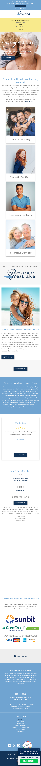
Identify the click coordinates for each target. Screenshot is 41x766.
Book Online (20, 6)
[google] (19, 745)
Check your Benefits (20, 22)
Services (20, 723)
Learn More (7, 357)
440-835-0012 (22, 8)
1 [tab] (18, 66)
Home (20, 720)
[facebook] (9, 745)
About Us (20, 721)
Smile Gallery (20, 725)
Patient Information (20, 727)
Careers (20, 731)
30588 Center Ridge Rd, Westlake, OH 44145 (20, 3)
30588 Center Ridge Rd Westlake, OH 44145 (22, 698)
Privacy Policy (10, 758)
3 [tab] (22, 66)
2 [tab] (20, 66)
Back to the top (22, 656)
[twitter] (14, 745)
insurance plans (7, 398)
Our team (6, 387)
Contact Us (20, 729)
